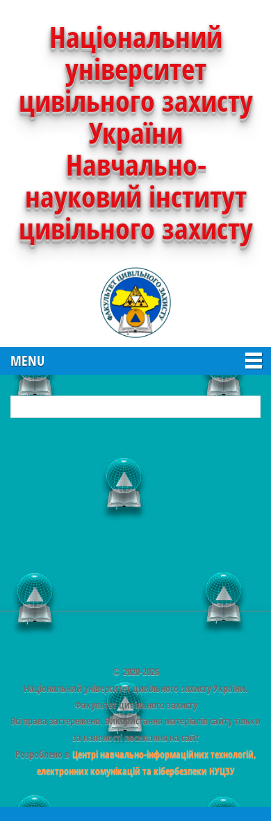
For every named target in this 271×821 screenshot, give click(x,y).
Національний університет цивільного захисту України (136, 84)
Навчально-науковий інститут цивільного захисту (136, 196)
